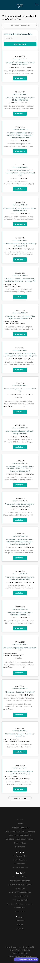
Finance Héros (20, 843)
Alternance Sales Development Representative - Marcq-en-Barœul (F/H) (20, 172)
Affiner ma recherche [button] (20, 25)
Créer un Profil (20, 907)
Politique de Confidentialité (20, 835)
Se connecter (20, 864)
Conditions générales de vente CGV (20, 839)
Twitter (20, 924)
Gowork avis (20, 888)
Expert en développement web (20, 904)
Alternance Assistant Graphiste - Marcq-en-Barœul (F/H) (20, 209)
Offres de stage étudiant (20, 956)
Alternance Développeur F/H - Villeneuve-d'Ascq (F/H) (20, 613)
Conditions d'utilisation (20, 827)
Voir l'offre (20, 78)
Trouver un (20, 877)
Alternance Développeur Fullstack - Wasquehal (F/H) (20, 432)
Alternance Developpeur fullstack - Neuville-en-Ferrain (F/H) (20, 772)
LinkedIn (20, 928)
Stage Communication (20, 950)
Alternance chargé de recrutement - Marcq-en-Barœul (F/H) (20, 505)
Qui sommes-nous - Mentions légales (20, 831)
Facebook (20, 921)
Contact (20, 824)
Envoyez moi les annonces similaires (18, 34)
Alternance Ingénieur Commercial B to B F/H (20, 390)
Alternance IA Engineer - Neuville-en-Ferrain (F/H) (20, 735)
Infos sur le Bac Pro (20, 896)
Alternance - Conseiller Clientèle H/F (20, 692)
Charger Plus (20, 798)
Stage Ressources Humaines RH (20, 947)
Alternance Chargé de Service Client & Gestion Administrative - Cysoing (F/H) (20, 280)
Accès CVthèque (20, 860)
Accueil (20, 820)
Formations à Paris (20, 900)
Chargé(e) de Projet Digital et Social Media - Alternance (20, 63)
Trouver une (20, 880)
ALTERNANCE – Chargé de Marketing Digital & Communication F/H (20, 317)
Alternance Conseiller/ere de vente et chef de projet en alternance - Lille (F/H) (20, 354)
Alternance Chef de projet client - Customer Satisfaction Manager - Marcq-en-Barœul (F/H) (20, 135)
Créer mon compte (20, 867)
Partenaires (20, 847)
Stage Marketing (20, 953)
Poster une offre (20, 856)
